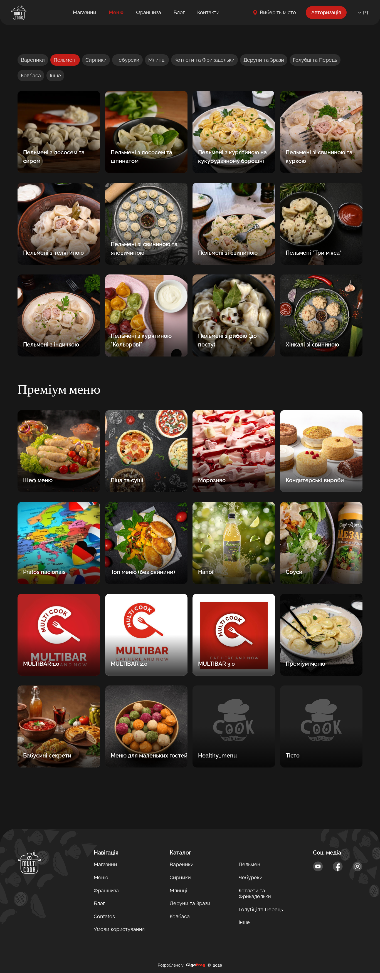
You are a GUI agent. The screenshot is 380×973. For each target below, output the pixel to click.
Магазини (84, 12)
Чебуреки (127, 60)
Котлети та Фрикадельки (204, 60)
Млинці (157, 60)
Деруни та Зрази (263, 60)
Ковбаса (31, 75)
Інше (55, 75)
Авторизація (326, 12)
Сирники (96, 60)
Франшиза (148, 12)
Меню (116, 12)
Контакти (208, 12)
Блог (179, 12)
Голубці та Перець (315, 60)
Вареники (33, 60)
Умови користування (119, 929)
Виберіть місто (278, 12)
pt (366, 13)
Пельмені (65, 60)
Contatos (104, 916)
